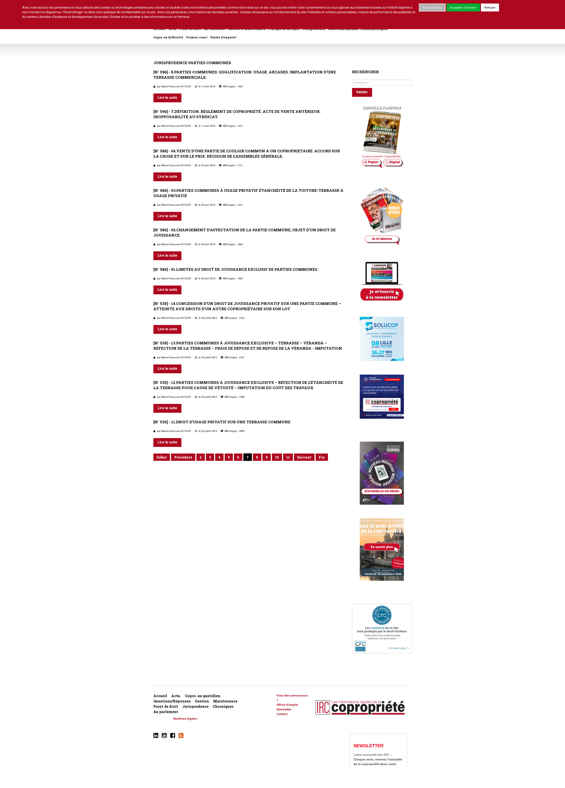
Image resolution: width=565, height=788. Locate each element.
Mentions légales (185, 718)
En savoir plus (432, 7)
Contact (282, 714)
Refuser (489, 7)
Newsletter (284, 709)
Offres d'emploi (287, 704)
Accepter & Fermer (463, 7)
